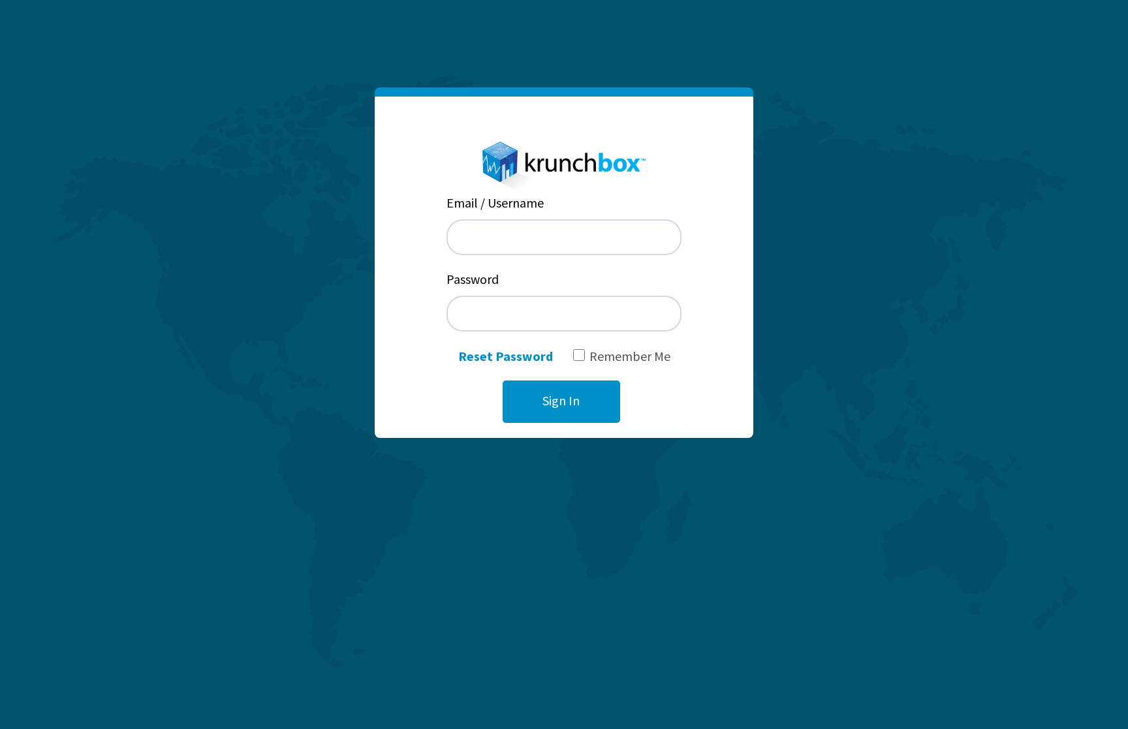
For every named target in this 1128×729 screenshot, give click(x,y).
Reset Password (505, 356)
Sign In (561, 400)
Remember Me (629, 356)
